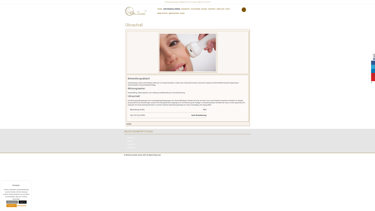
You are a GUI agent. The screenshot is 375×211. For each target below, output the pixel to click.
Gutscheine (195, 9)
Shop (227, 9)
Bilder (204, 9)
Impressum (131, 144)
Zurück (129, 124)
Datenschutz (131, 147)
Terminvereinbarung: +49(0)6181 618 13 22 (179, 2)
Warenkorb (174, 13)
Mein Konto (162, 13)
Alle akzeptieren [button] (12, 202)
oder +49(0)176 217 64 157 (201, 2)
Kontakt (212, 9)
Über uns (220, 9)
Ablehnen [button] (22, 202)
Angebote (185, 9)
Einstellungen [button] (12, 205)
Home (159, 9)
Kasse (182, 13)
